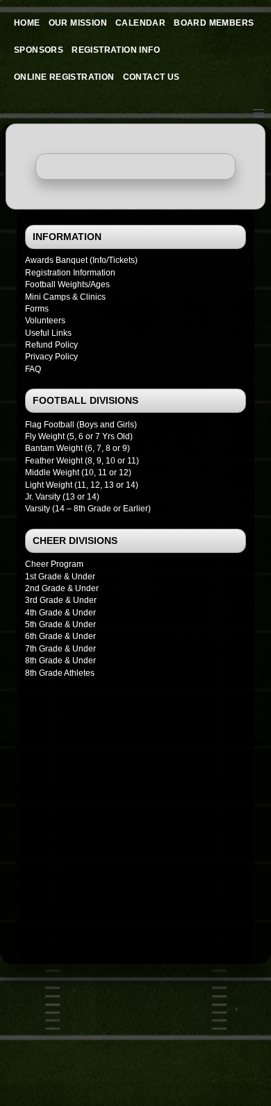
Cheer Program (54, 564)
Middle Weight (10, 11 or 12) (78, 472)
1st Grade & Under (60, 576)
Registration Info (116, 50)
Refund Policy (51, 345)
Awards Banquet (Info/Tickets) (81, 260)
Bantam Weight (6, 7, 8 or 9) (77, 448)
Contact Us (151, 77)
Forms (37, 309)
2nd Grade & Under (62, 588)
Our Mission (78, 23)
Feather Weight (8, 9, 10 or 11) (82, 461)
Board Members (214, 23)
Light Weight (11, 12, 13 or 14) (81, 485)
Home (27, 23)
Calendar (140, 23)
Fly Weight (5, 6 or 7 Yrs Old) (79, 436)
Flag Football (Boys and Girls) (81, 424)
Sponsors (38, 50)
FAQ (33, 369)
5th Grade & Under (60, 624)
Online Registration (64, 77)
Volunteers (45, 320)
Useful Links (48, 333)
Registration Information (70, 273)
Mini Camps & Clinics (65, 297)
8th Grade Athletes (60, 673)
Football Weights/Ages (67, 284)
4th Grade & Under (60, 613)
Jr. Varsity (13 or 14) (62, 497)
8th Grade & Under (60, 660)
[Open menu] (258, 113)
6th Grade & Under (60, 636)
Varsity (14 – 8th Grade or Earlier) (88, 508)
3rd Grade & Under (61, 600)
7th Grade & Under (60, 649)
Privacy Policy (51, 356)
